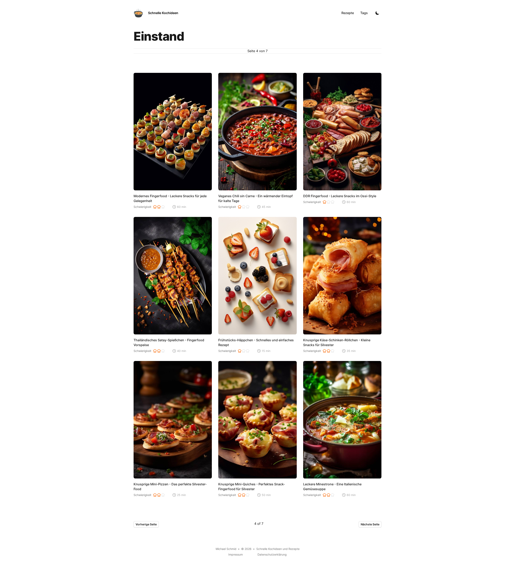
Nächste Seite (370, 524)
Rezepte (347, 13)
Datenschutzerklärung (272, 554)
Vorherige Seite (146, 524)
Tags (364, 13)
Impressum (235, 554)
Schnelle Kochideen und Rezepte (278, 549)
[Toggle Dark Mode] (377, 13)
